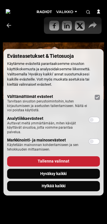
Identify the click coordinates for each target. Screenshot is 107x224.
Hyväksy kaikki (53, 173)
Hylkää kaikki (54, 186)
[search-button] (88, 12)
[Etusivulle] (17, 11)
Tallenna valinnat (53, 161)
